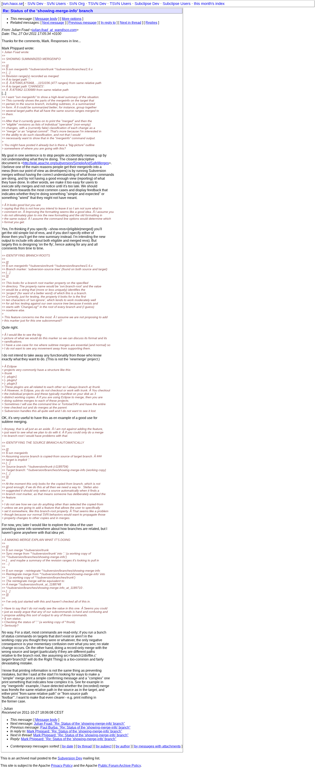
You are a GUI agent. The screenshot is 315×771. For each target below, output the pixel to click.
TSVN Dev (97, 3)
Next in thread (130, 22)
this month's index (209, 3)
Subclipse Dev (147, 3)
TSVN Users (120, 3)
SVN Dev (35, 3)
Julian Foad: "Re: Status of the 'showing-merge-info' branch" (79, 723)
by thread (85, 746)
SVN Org (77, 3)
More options (71, 19)
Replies (151, 22)
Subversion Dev (70, 758)
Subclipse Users (176, 3)
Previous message (82, 22)
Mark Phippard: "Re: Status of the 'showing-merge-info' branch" (74, 731)
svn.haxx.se (13, 3)
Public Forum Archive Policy (119, 765)
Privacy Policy (62, 765)
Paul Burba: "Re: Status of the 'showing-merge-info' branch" (85, 727)
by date (67, 746)
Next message (53, 22)
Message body (46, 19)
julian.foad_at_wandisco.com (54, 30)
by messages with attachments (157, 746)
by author (123, 746)
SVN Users (56, 3)
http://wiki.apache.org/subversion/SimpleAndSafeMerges (66, 163)
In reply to (108, 22)
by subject (103, 746)
